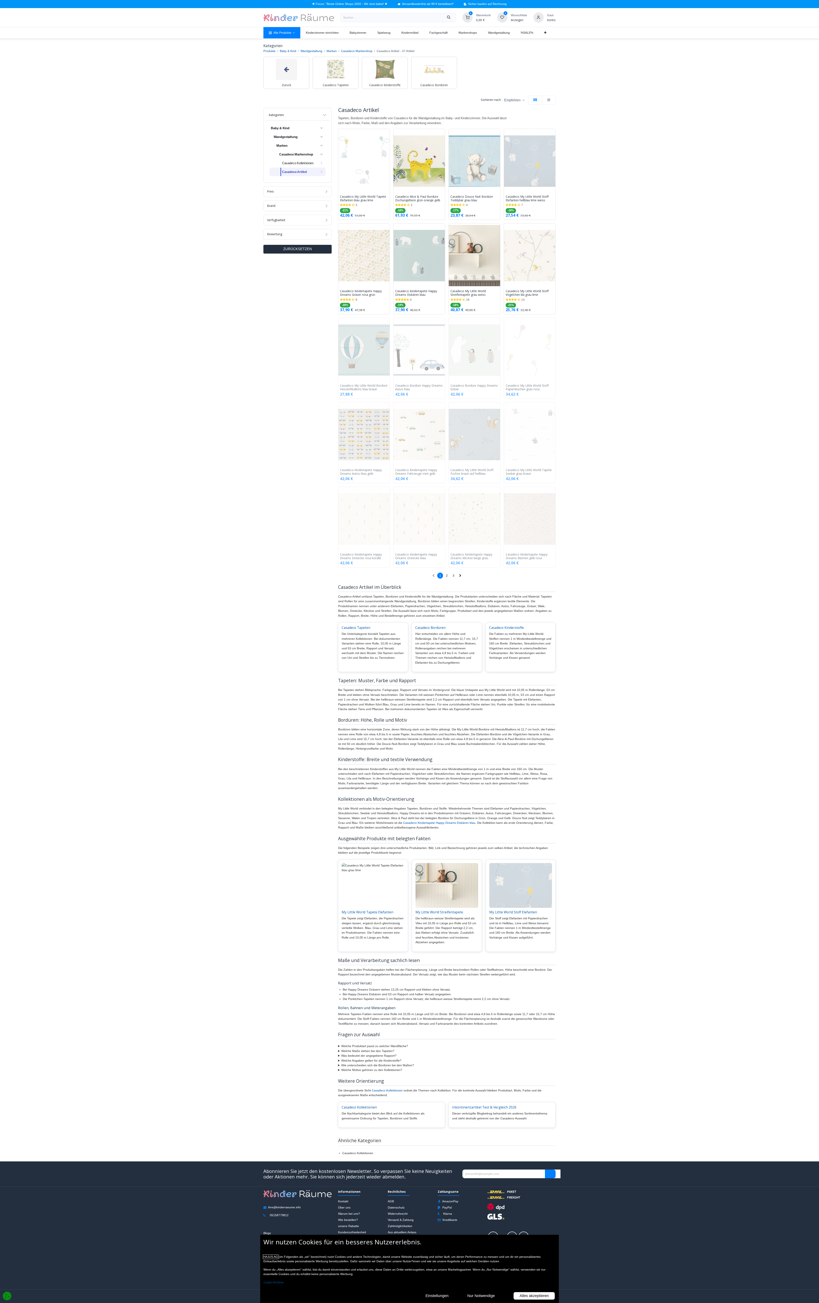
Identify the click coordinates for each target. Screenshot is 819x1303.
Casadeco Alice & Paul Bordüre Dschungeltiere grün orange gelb (417, 198)
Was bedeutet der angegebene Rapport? (368, 1055)
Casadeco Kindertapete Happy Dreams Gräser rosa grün (361, 293)
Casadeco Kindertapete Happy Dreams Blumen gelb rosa (526, 556)
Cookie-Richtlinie (274, 1282)
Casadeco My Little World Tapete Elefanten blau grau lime (363, 198)
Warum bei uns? (349, 1213)
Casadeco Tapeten (356, 627)
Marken (332, 51)
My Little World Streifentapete (439, 912)
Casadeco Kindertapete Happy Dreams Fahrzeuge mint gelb (416, 472)
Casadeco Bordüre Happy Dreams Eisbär (474, 387)
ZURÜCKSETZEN (297, 249)
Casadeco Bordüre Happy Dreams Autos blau (419, 387)
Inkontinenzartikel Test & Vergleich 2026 (484, 1107)
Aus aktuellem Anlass (402, 1232)
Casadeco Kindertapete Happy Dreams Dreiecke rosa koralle (361, 556)
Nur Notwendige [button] (481, 1296)
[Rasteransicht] (535, 100)
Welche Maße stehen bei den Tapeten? (367, 1051)
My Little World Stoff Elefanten (513, 912)
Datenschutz (396, 1207)
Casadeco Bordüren (430, 627)
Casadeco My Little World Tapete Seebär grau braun (529, 472)
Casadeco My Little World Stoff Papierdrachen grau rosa (527, 387)
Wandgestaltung (311, 51)
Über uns (344, 1207)
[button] (514, 100)
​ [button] (550, 1174)
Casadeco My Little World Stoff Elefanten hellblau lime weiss (527, 198)
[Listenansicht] (549, 100)
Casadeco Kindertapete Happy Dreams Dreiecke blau (416, 556)
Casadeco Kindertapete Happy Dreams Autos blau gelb (361, 472)
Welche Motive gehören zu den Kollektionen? (371, 1070)
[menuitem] (281, 32)
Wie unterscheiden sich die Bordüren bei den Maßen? (377, 1065)
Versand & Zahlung (401, 1220)
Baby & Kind (288, 51)
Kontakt (343, 1201)
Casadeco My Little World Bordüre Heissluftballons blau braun (364, 387)
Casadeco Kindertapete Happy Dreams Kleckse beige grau (471, 556)
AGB (391, 1201)
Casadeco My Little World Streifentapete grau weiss (468, 293)
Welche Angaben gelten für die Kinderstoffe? (371, 1060)
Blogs (267, 1233)
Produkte (269, 51)
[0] (467, 17)
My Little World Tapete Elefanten (367, 912)
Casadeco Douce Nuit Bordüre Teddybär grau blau (471, 198)
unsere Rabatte (348, 1226)
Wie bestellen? (348, 1220)
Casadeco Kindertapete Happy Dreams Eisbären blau (416, 293)
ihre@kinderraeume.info (284, 1207)
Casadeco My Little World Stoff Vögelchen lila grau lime (527, 293)
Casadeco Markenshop (356, 51)
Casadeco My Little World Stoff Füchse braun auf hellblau (471, 472)
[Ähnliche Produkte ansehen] (387, 154)
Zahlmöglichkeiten (400, 1226)
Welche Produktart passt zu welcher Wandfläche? (374, 1046)
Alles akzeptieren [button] (534, 1296)
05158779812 (279, 1215)
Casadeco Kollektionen (387, 1090)
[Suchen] (449, 17)
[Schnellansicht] (387, 135)
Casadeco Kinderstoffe (506, 627)
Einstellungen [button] (437, 1296)
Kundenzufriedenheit (352, 1232)
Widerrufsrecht (398, 1213)
